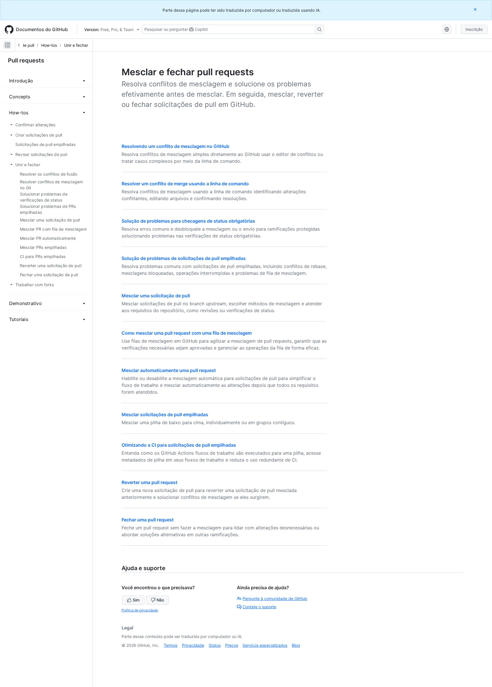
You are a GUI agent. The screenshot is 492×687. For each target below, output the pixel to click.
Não (160, 599)
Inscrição (474, 29)
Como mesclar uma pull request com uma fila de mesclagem (187, 333)
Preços (231, 645)
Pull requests (26, 60)
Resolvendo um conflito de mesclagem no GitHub (175, 146)
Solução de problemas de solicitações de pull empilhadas (184, 258)
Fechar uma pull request (148, 520)
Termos (170, 645)
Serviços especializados (265, 645)
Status (215, 645)
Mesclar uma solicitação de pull (156, 295)
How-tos (49, 45)
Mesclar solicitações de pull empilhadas (165, 414)
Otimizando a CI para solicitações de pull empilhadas (179, 445)
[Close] (475, 9)
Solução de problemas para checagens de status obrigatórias (188, 221)
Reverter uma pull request (149, 482)
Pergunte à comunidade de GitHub (275, 598)
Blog (296, 645)
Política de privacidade (140, 610)
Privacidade (193, 645)
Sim (136, 599)
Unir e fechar (76, 45)
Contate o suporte (259, 606)
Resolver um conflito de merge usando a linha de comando (185, 183)
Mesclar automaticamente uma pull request (169, 370)
